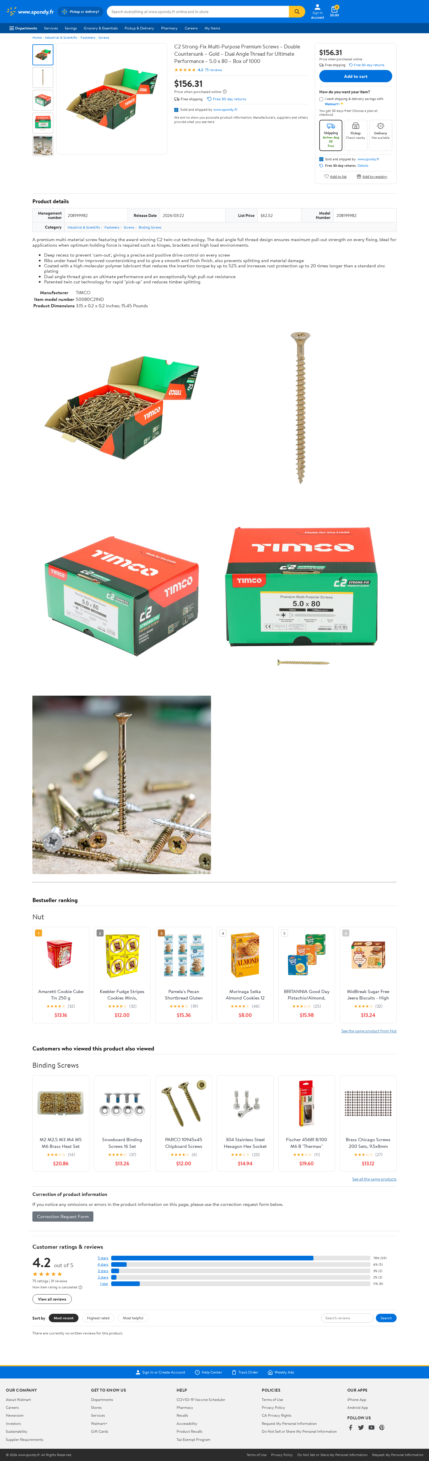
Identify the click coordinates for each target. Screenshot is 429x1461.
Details (363, 166)
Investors (13, 1423)
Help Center (212, 1372)
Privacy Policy (273, 1407)
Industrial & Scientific (61, 37)
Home (37, 37)
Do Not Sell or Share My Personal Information (299, 1431)
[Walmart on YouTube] (371, 1428)
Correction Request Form (63, 1216)
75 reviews (213, 70)
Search (386, 1317)
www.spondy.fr (225, 109)
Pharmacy (169, 28)
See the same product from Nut (369, 1031)
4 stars (102, 1264)
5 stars (103, 1258)
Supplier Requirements (24, 1439)
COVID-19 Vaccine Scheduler (201, 1399)
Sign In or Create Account (163, 1372)
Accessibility (187, 1423)
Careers (191, 28)
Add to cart (355, 76)
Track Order (248, 1372)
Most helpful (133, 1317)
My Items (212, 28)
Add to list (338, 176)
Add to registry (374, 176)
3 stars (103, 1271)
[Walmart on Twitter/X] (361, 1428)
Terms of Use (272, 1399)
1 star (104, 1283)
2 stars (103, 1277)
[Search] (297, 11)
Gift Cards (99, 1431)
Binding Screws (150, 227)
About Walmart (18, 1399)
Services (51, 28)
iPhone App (356, 1399)
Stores (96, 1407)
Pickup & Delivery (139, 28)
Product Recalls (189, 1431)
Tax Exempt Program (193, 1439)
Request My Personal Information (289, 1423)
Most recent (64, 1317)
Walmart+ (99, 1423)
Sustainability (16, 1431)
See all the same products (374, 1179)
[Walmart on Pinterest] (382, 1428)
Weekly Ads (284, 1372)
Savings (71, 28)
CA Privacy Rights (276, 1415)
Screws (104, 37)
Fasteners (88, 37)
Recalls (182, 1415)
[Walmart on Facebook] (350, 1428)
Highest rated (98, 1317)
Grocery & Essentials (101, 28)
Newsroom (15, 1415)
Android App (357, 1407)
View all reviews (52, 1299)
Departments (26, 28)
